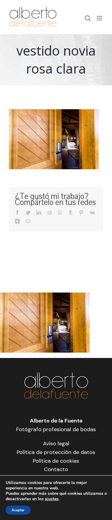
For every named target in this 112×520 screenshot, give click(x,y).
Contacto (56, 469)
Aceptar (18, 510)
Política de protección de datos (56, 452)
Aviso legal (56, 443)
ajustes (52, 499)
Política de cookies (56, 460)
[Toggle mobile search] (88, 18)
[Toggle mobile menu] (100, 18)
